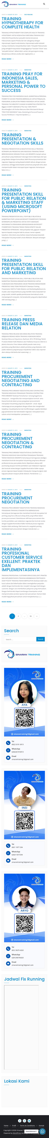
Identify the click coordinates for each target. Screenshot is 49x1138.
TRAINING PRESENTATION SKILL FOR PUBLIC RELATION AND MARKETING (24, 266)
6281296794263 (18, 958)
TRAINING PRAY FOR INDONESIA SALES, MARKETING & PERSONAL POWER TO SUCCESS (23, 82)
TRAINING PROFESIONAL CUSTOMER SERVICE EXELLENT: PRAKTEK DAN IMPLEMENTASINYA (22, 559)
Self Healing (28, 14)
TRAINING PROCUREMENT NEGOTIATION (17, 498)
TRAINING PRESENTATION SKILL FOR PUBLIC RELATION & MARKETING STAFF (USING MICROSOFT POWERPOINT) (24, 200)
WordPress (17, 1133)
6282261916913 (18, 752)
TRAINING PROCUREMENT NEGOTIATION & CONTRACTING (18, 441)
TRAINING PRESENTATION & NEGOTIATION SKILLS (22, 139)
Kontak (41, 1125)
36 (31, 616)
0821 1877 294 (17, 847)
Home (6, 1125)
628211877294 (17, 855)
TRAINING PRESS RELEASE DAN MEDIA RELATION (22, 324)
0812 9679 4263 (18, 950)
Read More (7, 59)
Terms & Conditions (27, 1125)
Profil (14, 1125)
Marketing (27, 70)
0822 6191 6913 (18, 744)
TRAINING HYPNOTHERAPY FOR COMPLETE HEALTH (22, 23)
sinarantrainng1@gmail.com (22, 759)
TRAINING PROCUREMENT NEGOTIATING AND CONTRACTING (21, 379)
